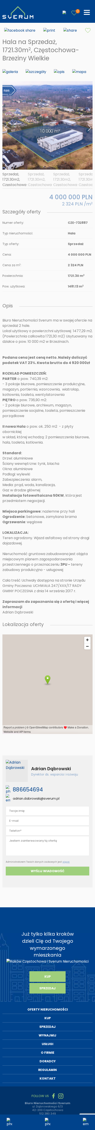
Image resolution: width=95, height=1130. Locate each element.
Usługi (47, 1044)
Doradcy (48, 1061)
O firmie (47, 1052)
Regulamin (47, 1070)
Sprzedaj (47, 988)
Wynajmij (47, 1035)
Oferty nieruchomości (47, 1009)
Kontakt (48, 1078)
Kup (47, 976)
